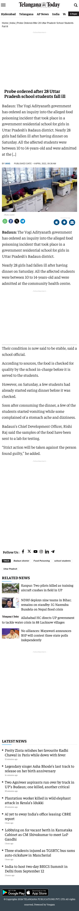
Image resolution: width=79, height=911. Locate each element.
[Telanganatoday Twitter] (29, 552)
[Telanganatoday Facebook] (23, 551)
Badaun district (21, 561)
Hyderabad (8, 14)
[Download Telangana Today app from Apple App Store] (56, 222)
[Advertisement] (39, 502)
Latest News (14, 740)
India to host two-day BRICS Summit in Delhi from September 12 (36, 868)
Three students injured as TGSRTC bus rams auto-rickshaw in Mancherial (40, 852)
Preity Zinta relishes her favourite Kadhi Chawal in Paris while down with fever (36, 752)
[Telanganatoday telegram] (53, 551)
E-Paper (73, 13)
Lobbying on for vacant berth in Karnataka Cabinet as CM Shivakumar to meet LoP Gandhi (38, 834)
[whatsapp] (4, 221)
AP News (43, 14)
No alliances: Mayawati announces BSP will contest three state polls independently (46, 635)
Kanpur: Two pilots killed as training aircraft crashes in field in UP (47, 587)
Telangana (26, 14)
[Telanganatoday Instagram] (41, 551)
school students (62, 561)
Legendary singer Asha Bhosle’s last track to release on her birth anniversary (39, 768)
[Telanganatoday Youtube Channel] (35, 551)
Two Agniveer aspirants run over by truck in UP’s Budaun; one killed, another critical (39, 784)
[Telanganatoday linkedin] (47, 551)
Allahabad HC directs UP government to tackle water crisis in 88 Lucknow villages (38, 619)
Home (5, 23)
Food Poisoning (42, 561)
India (55, 14)
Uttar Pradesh (10, 569)
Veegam (51, 904)
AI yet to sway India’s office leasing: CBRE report (38, 816)
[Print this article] (72, 222)
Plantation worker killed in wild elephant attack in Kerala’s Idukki (38, 800)
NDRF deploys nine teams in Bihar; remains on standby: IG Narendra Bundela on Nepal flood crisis (46, 604)
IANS (7, 163)
